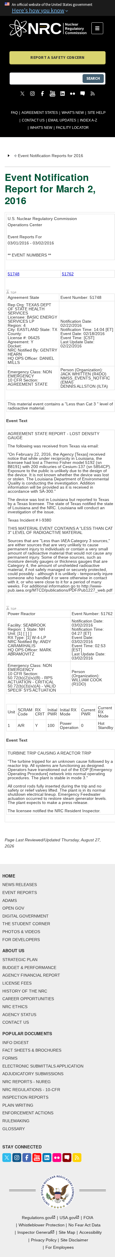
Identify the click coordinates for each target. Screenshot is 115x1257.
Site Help (97, 113)
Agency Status (19, 1014)
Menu (99, 28)
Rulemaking (15, 1120)
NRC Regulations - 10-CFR (31, 1089)
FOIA (88, 1217)
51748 (13, 274)
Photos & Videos (21, 931)
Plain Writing (17, 1105)
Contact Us (33, 120)
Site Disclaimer (74, 1240)
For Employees (59, 1247)
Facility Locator (72, 128)
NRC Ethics (14, 1006)
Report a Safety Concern (57, 57)
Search (93, 78)
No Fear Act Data (84, 1225)
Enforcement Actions (27, 1113)
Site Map (67, 1232)
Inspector (34, 1232)
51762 (68, 274)
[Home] (50, 28)
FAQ (14, 113)
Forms (9, 1058)
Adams (9, 900)
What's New (73, 113)
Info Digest (15, 1042)
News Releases (19, 884)
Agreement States (40, 113)
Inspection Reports (25, 1097)
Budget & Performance (29, 967)
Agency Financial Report (31, 975)
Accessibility (90, 1232)
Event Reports (19, 892)
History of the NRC (24, 991)
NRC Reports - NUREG (26, 1081)
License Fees (17, 983)
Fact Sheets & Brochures (31, 1050)
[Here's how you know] (57, 8)
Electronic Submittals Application (42, 1066)
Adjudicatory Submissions (32, 1073)
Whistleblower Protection (42, 1225)
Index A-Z (88, 120)
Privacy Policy (44, 1240)
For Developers (21, 939)
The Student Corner (26, 923)
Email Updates (62, 120)
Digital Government (25, 916)
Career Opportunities (28, 998)
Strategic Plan (19, 959)
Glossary (13, 1128)
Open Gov (13, 908)
